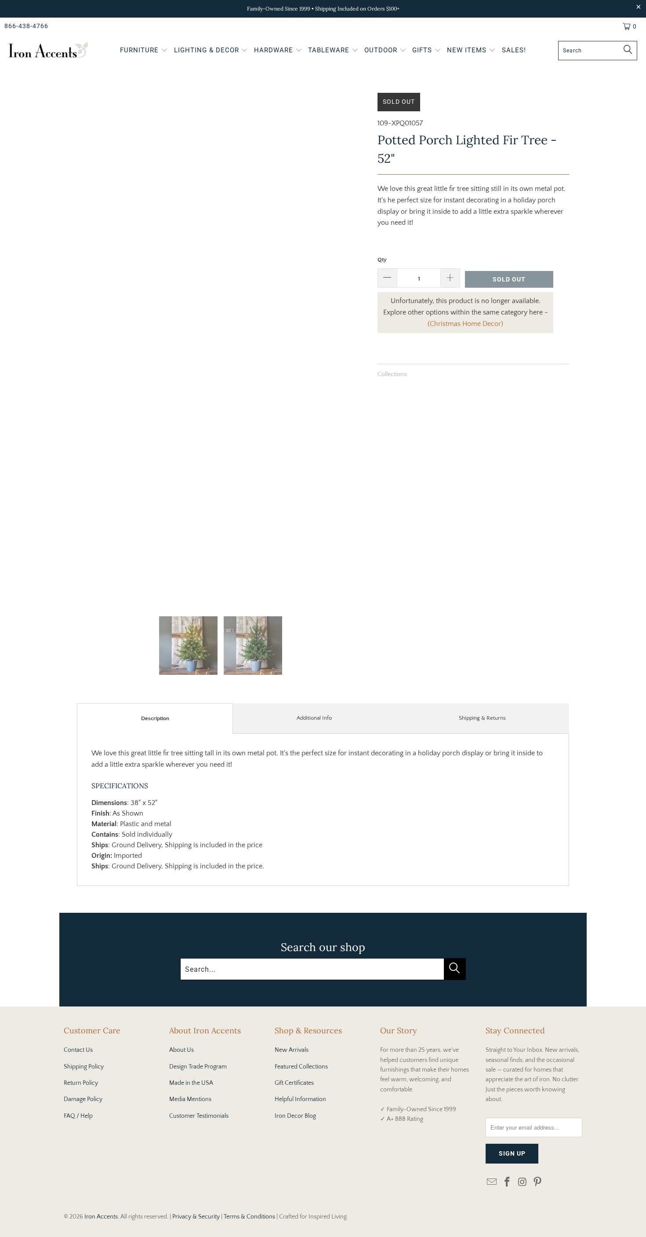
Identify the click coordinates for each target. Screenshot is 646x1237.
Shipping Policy (84, 1066)
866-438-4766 (26, 25)
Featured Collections (301, 1066)
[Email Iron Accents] (492, 1183)
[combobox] (597, 50)
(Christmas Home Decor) (465, 324)
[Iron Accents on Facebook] (507, 1183)
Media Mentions (190, 1099)
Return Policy (81, 1083)
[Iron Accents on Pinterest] (537, 1183)
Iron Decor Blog (295, 1116)
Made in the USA (191, 1083)
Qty (382, 259)
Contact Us (78, 1050)
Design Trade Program (198, 1066)
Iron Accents (101, 1216)
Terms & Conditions (249, 1216)
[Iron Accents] (48, 50)
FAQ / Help (78, 1116)
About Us (181, 1050)
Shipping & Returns (482, 718)
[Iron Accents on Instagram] (522, 1183)
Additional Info (314, 718)
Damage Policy (83, 1099)
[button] (144, 51)
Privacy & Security (196, 1216)
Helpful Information (300, 1099)
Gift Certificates (294, 1083)
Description (155, 718)
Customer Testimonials (199, 1116)
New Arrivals (291, 1050)
